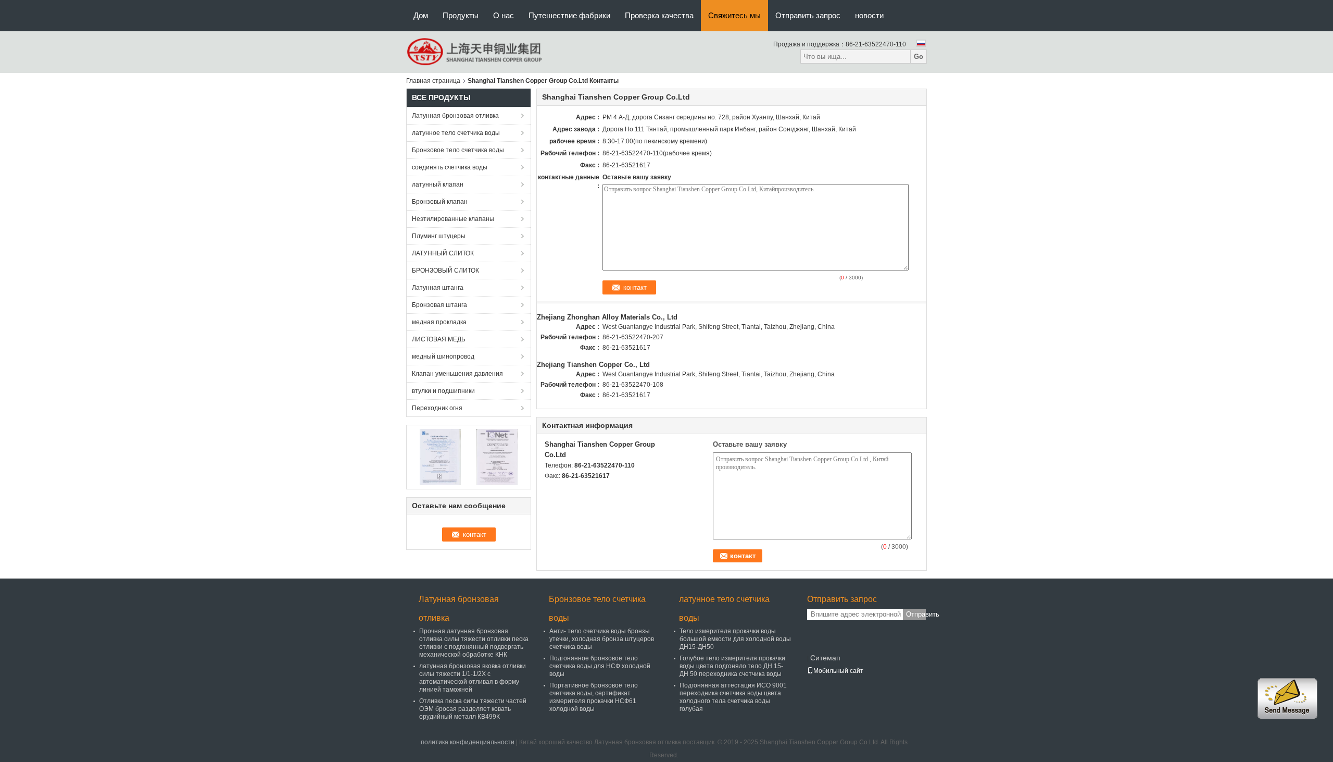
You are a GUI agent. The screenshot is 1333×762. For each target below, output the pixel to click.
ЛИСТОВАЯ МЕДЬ (439, 339)
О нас (503, 15)
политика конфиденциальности (467, 742)
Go (918, 56)
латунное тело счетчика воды (456, 133)
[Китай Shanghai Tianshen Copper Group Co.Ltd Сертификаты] (440, 456)
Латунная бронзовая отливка (455, 115)
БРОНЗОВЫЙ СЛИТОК (445, 270)
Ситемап (825, 658)
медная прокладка (439, 322)
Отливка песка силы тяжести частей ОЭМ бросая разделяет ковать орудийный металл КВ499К (472, 708)
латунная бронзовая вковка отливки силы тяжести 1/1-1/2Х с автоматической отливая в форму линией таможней (472, 677)
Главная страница (433, 80)
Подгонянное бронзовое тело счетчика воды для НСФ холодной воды (599, 666)
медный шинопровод (443, 356)
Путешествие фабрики (569, 15)
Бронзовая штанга (439, 305)
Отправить (916, 614)
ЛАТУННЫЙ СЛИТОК (443, 253)
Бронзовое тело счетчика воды (458, 150)
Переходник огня (437, 408)
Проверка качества (659, 15)
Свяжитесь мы (734, 15)
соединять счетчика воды (449, 167)
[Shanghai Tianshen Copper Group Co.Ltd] (475, 51)
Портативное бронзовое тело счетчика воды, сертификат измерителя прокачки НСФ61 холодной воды (593, 697)
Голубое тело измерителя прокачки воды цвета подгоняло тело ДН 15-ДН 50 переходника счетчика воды (732, 666)
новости (869, 15)
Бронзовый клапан (440, 201)
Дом (420, 15)
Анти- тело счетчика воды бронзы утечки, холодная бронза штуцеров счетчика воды (601, 639)
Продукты (461, 15)
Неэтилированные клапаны (453, 219)
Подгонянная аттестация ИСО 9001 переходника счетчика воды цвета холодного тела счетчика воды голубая (733, 697)
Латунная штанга (437, 287)
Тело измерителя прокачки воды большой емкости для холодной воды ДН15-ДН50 (735, 639)
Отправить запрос (807, 15)
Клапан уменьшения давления (457, 373)
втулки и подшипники (443, 391)
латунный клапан (437, 184)
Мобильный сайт (838, 670)
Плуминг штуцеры (439, 236)
